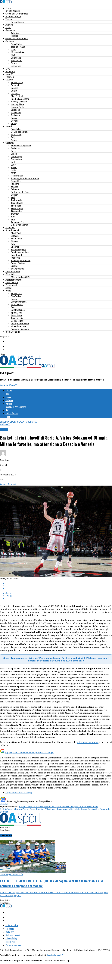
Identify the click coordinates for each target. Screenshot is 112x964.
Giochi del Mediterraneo (16, 13)
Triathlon (15, 214)
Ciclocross (16, 66)
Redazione (9, 932)
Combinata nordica (20, 252)
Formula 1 (10, 71)
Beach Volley (17, 82)
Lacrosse (15, 110)
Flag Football (17, 96)
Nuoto (8, 27)
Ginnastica (10, 30)
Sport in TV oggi (13, 16)
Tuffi (13, 216)
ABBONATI (12, 385)
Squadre (9, 79)
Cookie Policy (10, 941)
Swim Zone (16, 315)
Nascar (14, 140)
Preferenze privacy (13, 945)
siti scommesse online (87, 742)
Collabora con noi (12, 935)
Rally (13, 137)
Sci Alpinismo (17, 268)
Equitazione (16, 159)
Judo (13, 164)
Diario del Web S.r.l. (56, 955)
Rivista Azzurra (12, 11)
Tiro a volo (16, 205)
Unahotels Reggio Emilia (82, 809)
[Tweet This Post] (58, 586)
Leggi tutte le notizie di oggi (18, 792)
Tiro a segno (17, 208)
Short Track (16, 233)
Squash (14, 195)
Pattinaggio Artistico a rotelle (25, 178)
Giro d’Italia (16, 44)
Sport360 (9, 142)
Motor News (17, 304)
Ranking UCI (16, 60)
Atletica (9, 24)
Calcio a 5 (15, 93)
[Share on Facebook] (58, 583)
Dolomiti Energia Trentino (55, 806)
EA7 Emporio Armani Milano (80, 806)
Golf (13, 162)
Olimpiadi (9, 274)
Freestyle (15, 258)
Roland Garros (17, 22)
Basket (14, 88)
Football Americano (20, 99)
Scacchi (14, 186)
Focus (14, 299)
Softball (14, 121)
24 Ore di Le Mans (20, 132)
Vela (13, 219)
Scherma (15, 189)
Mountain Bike (17, 52)
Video (8, 290)
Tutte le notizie (12, 271)
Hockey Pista (17, 104)
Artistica (15, 33)
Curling (14, 266)
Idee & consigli (12, 332)
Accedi (8, 288)
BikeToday (16, 296)
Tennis (8, 19)
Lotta (13, 170)
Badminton (16, 148)
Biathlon (15, 236)
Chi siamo (9, 928)
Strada (14, 63)
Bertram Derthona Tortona (31, 806)
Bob (13, 244)
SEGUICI (4, 804)
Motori (8, 126)
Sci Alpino (10, 227)
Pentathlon (16, 181)
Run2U (14, 307)
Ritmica (14, 36)
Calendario (16, 58)
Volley (14, 123)
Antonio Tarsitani (8, 484)
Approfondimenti (13, 279)
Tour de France (18, 47)
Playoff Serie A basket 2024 (36, 809)
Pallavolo (9, 77)
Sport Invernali (12, 230)
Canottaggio (16, 156)
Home (8, 8)
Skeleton (15, 247)
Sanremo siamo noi (20, 329)
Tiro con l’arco (17, 211)
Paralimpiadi (17, 175)
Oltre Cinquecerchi (19, 225)
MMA (13, 173)
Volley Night (17, 321)
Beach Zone (16, 293)
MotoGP (9, 74)
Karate (14, 167)
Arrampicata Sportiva (21, 145)
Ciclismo (9, 41)
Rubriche (15, 184)
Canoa (14, 154)
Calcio (14, 90)
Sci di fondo (16, 238)
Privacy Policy (11, 938)
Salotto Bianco (18, 310)
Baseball (15, 85)
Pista (13, 49)
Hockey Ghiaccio (19, 101)
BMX (13, 55)
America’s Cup (17, 222)
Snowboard (16, 255)
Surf (13, 197)
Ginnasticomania (18, 301)
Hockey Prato (17, 107)
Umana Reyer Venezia (60, 809)
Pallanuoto (16, 115)
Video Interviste (18, 326)
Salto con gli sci (18, 249)
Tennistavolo (17, 203)
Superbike (16, 129)
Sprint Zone (16, 312)
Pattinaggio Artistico (20, 260)
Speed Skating (18, 263)
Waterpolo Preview (20, 323)
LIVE (7, 68)
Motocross (16, 134)
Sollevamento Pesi (20, 192)
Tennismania (17, 318)
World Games (11, 282)
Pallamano (16, 112)
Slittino (14, 241)
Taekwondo (16, 200)
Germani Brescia (14, 809)
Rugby (14, 118)
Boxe (13, 151)
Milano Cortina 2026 (20, 277)
